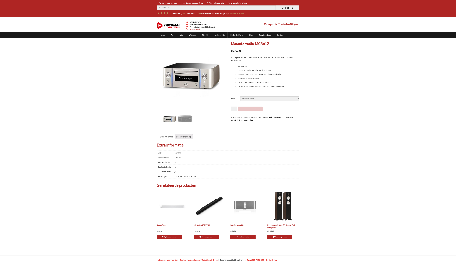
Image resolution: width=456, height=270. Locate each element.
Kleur (233, 98)
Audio (181, 35)
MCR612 (234, 120)
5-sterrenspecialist (237, 13)
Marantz (277, 117)
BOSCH (205, 35)
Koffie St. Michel (236, 35)
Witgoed (192, 35)
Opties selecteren (170, 237)
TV (172, 35)
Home (162, 35)
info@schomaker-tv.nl (198, 24)
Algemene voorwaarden (168, 260)
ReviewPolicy (271, 260)
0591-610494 (195, 22)
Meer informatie (243, 237)
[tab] (166, 136)
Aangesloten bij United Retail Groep (203, 260)
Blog (251, 35)
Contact (280, 35)
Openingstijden (265, 35)
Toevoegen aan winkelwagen (250, 109)
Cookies (183, 260)
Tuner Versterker (246, 120)
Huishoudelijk (219, 35)
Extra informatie (166, 137)
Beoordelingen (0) (183, 137)
